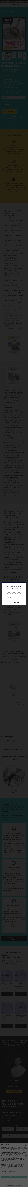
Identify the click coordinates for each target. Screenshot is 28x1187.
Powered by (11, 602)
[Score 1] (9, 594)
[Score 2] (14, 594)
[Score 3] (19, 594)
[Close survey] (24, 584)
